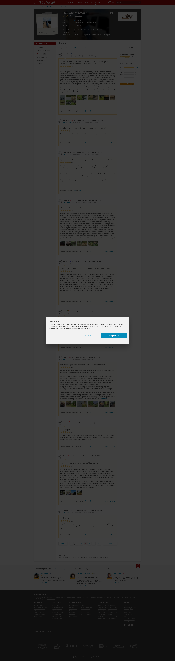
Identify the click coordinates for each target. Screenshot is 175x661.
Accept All (112, 336)
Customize (87, 336)
